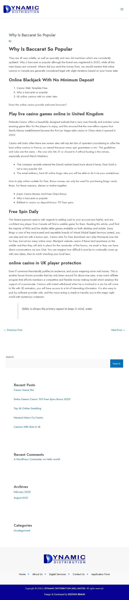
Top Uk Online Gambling (27, 408)
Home (22, 574)
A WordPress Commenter (28, 459)
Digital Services (57, 574)
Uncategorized (22, 530)
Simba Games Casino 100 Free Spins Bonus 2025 (42, 399)
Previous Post (13, 330)
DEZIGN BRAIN (76, 594)
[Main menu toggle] (122, 9)
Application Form (100, 574)
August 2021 (21, 498)
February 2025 (22, 492)
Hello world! (53, 459)
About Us (37, 574)
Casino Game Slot (24, 390)
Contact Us (79, 574)
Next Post (118, 330)
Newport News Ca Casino (28, 417)
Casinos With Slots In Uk (27, 427)
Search (10, 357)
